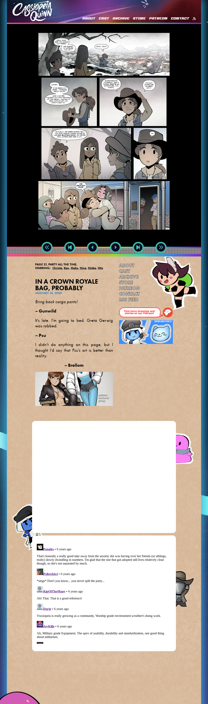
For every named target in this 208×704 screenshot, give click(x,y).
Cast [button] (104, 18)
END (161, 257)
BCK (70, 257)
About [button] (88, 18)
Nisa (83, 268)
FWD (138, 257)
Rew (47, 257)
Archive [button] (121, 18)
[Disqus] (104, 478)
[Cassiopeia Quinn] (32, 11)
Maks (74, 268)
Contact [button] (180, 18)
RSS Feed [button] (194, 18)
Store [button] (139, 18)
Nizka (92, 268)
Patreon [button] (158, 18)
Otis (100, 268)
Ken (66, 268)
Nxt (115, 257)
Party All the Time (62, 264)
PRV (93, 257)
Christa (57, 268)
